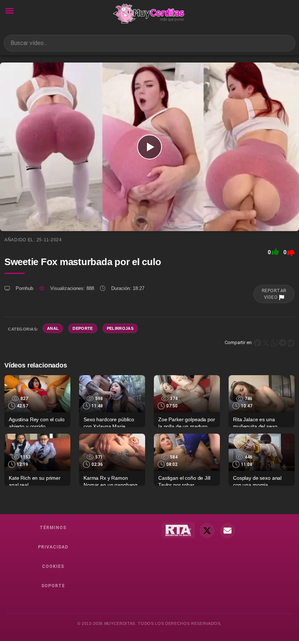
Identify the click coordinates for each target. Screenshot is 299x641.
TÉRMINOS (53, 527)
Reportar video (274, 294)
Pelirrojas (120, 328)
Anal (53, 328)
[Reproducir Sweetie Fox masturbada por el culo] (149, 147)
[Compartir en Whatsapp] (274, 342)
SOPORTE (53, 585)
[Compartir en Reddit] (291, 342)
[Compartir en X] (265, 342)
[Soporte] (227, 530)
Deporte (83, 328)
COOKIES (53, 566)
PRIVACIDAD (53, 547)
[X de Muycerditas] (207, 530)
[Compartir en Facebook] (257, 342)
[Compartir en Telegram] (282, 342)
